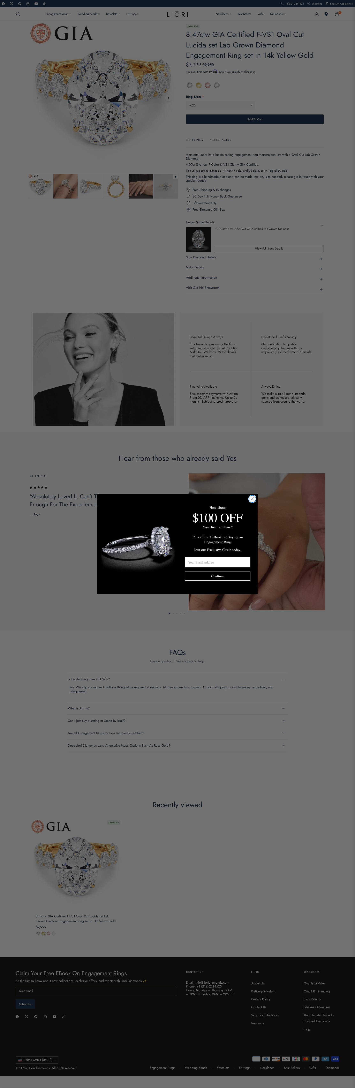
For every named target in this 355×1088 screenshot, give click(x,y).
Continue (217, 576)
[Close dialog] (252, 498)
